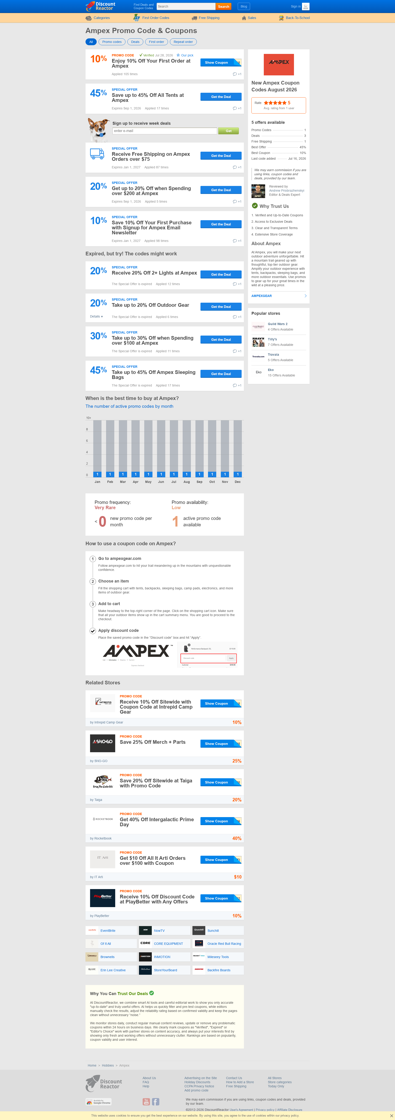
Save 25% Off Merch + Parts (153, 742)
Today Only (276, 1086)
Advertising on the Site (200, 1078)
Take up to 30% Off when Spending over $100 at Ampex (152, 340)
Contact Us (234, 1078)
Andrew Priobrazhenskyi (286, 190)
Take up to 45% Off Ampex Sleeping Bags (153, 374)
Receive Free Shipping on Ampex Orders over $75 (151, 156)
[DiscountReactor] (100, 6)
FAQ (146, 1082)
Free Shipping (209, 18)
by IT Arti (96, 877)
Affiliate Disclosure (289, 1110)
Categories (102, 18)
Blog (244, 6)
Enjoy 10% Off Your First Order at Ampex (151, 63)
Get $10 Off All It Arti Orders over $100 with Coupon (153, 860)
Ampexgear (261, 296)
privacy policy (289, 1115)
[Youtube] (147, 1101)
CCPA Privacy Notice (199, 1086)
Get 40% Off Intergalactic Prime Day (157, 822)
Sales (252, 18)
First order (156, 42)
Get (229, 131)
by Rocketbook (101, 838)
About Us (149, 1078)
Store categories (280, 1082)
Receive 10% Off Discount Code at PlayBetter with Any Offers (157, 899)
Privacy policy (265, 1110)
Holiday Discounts (197, 1082)
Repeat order (183, 42)
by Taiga (96, 800)
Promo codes (112, 42)
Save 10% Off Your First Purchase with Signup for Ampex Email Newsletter (152, 228)
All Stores (275, 1078)
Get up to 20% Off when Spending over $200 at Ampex (151, 190)
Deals (135, 42)
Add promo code (196, 1090)
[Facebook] (156, 1101)
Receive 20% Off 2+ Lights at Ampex (154, 273)
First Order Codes (155, 18)
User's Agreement (241, 1110)
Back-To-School (298, 18)
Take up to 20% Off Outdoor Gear (150, 305)
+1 (240, 74)
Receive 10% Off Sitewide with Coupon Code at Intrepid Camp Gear (156, 707)
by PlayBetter (99, 916)
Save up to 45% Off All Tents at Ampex (148, 97)
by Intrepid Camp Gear (106, 722)
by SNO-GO (98, 761)
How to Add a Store (240, 1082)
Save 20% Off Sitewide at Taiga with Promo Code (156, 783)
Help (146, 1086)
